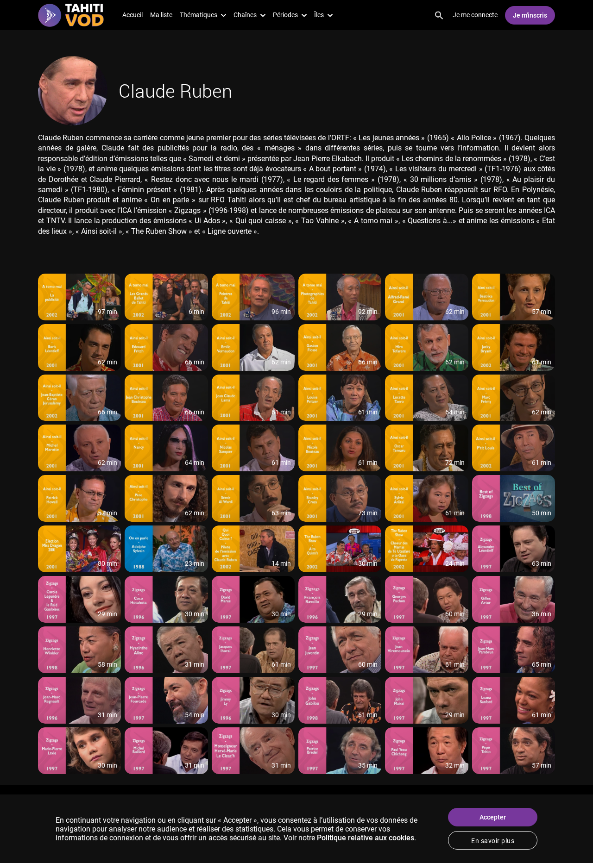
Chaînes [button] (245, 15)
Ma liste (161, 15)
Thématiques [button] (198, 15)
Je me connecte (475, 15)
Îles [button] (319, 15)
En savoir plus (492, 840)
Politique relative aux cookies (365, 837)
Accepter (492, 817)
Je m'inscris (530, 15)
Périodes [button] (285, 15)
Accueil (132, 15)
